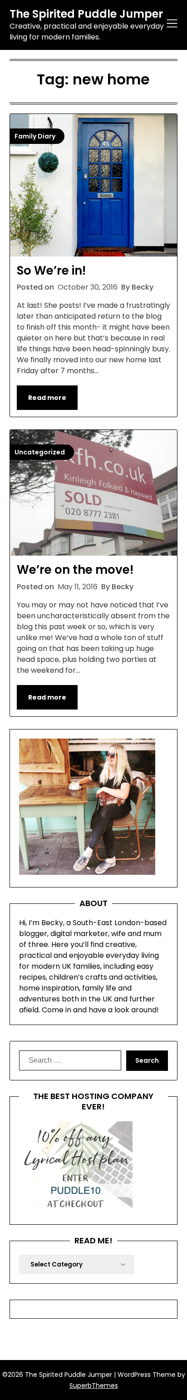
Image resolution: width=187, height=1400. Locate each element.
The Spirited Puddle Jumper (86, 14)
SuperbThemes (93, 1385)
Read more (47, 397)
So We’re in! (51, 270)
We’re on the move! (75, 570)
